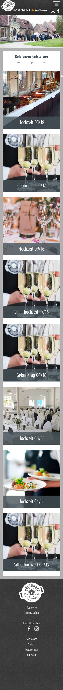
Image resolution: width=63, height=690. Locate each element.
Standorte (32, 607)
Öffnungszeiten (31, 613)
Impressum (31, 655)
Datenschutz (31, 649)
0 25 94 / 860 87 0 (21, 10)
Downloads (31, 639)
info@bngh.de (41, 10)
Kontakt (31, 644)
